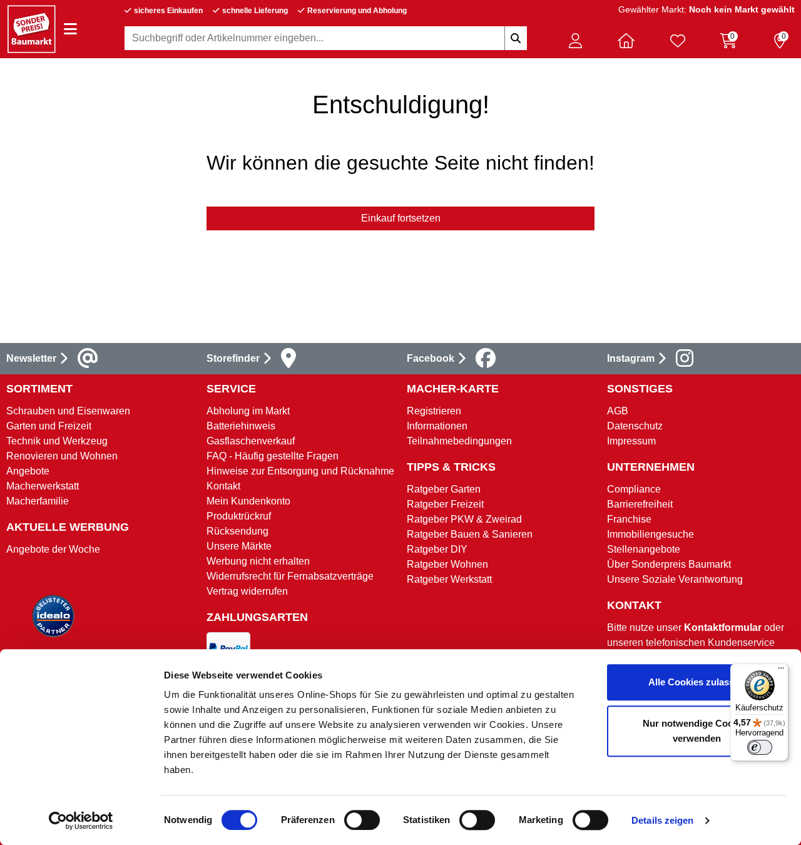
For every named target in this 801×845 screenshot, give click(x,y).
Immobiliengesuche (650, 534)
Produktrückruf (239, 516)
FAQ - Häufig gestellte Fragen (273, 456)
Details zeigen (662, 820)
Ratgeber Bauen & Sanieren (470, 534)
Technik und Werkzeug (57, 441)
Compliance (634, 489)
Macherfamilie (37, 501)
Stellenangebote (643, 549)
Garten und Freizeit (48, 426)
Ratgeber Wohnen (447, 564)
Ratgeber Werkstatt (449, 579)
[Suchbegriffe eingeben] (515, 38)
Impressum (631, 441)
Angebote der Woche (53, 549)
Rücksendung (237, 531)
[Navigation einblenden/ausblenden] (70, 29)
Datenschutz (635, 426)
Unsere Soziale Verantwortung (675, 579)
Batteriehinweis (241, 426)
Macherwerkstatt (42, 486)
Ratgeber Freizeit (445, 504)
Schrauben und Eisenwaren (68, 411)
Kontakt (223, 486)
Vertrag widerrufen (247, 591)
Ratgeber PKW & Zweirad (464, 519)
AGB (617, 411)
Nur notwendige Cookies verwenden (697, 731)
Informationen (437, 426)
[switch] (362, 820)
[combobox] (326, 38)
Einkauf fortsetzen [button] (401, 218)
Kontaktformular (723, 627)
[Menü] (780, 671)
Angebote (27, 471)
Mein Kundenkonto (248, 501)
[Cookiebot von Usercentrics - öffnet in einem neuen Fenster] (81, 820)
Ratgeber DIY (437, 549)
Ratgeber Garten (444, 489)
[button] (575, 40)
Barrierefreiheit (640, 504)
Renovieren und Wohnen (62, 456)
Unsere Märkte (239, 546)
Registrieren (434, 411)
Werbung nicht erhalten (258, 561)
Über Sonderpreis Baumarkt (669, 564)
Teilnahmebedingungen (459, 441)
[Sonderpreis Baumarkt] (31, 28)
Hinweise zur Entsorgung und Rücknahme (300, 471)
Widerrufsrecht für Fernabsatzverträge (290, 576)
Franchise (629, 519)
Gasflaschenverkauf (251, 441)
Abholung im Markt (248, 411)
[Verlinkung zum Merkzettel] (678, 40)
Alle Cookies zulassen (696, 682)
